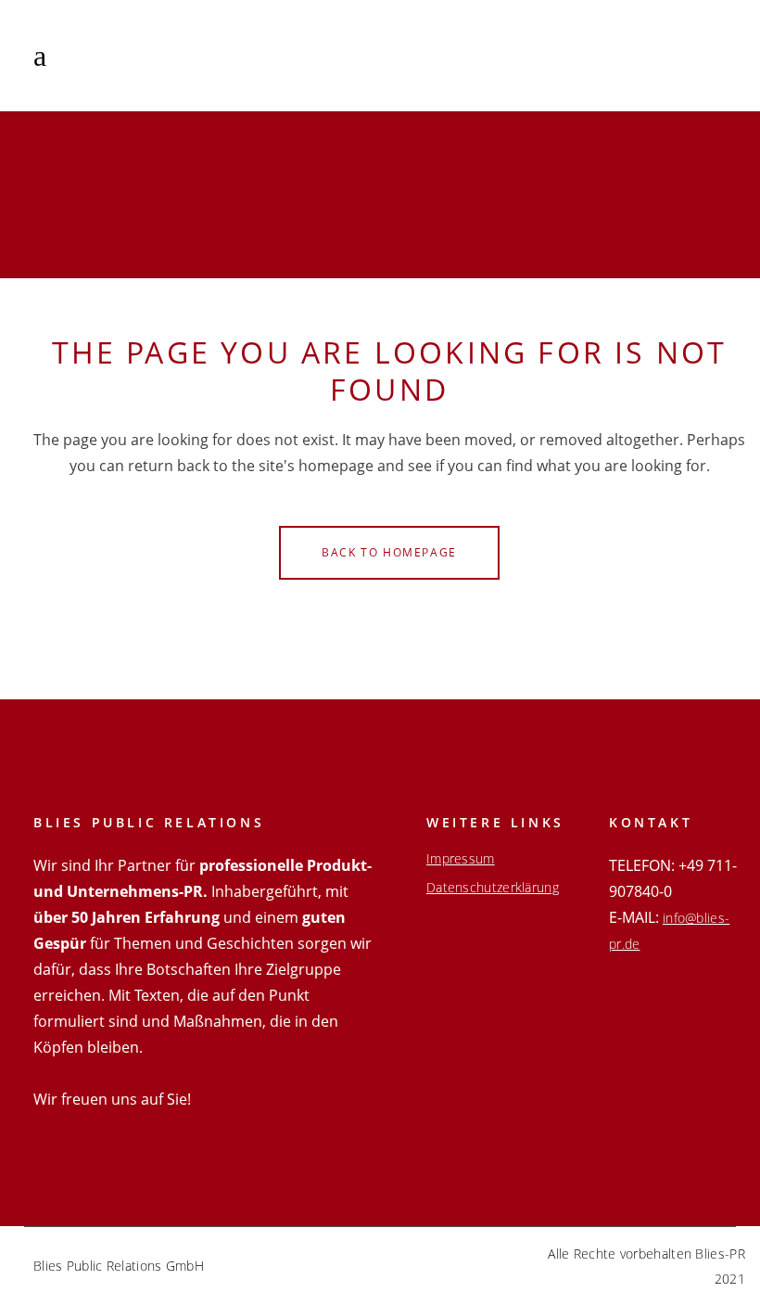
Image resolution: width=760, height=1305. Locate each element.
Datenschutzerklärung (492, 887)
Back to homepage (389, 552)
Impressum (460, 858)
